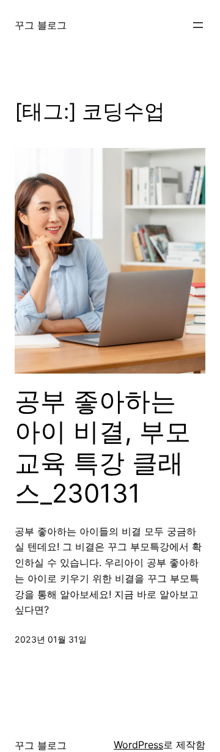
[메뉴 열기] (198, 25)
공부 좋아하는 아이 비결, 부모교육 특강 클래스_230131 (103, 447)
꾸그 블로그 (41, 25)
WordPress (138, 745)
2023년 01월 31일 (51, 639)
